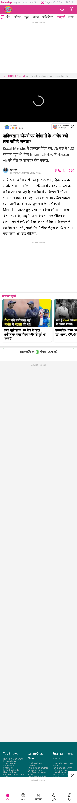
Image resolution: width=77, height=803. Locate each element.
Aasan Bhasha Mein (13, 774)
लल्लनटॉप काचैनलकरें (38, 352)
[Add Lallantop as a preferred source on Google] (60, 126)
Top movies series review (61, 776)
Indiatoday (27, 2)
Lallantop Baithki (11, 770)
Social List (8, 777)
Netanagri (8, 768)
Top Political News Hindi (37, 773)
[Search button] (62, 9)
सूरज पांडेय (14, 169)
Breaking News (35, 770)
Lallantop (6, 2)
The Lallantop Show (13, 759)
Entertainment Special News (59, 771)
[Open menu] (2, 17)
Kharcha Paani (10, 772)
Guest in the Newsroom (9, 764)
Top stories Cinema (62, 768)
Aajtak (16, 2)
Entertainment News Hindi (63, 764)
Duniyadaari (9, 761)
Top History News (37, 777)
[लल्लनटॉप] (8, 9)
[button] (71, 9)
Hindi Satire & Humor (35, 764)
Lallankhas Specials (38, 768)
